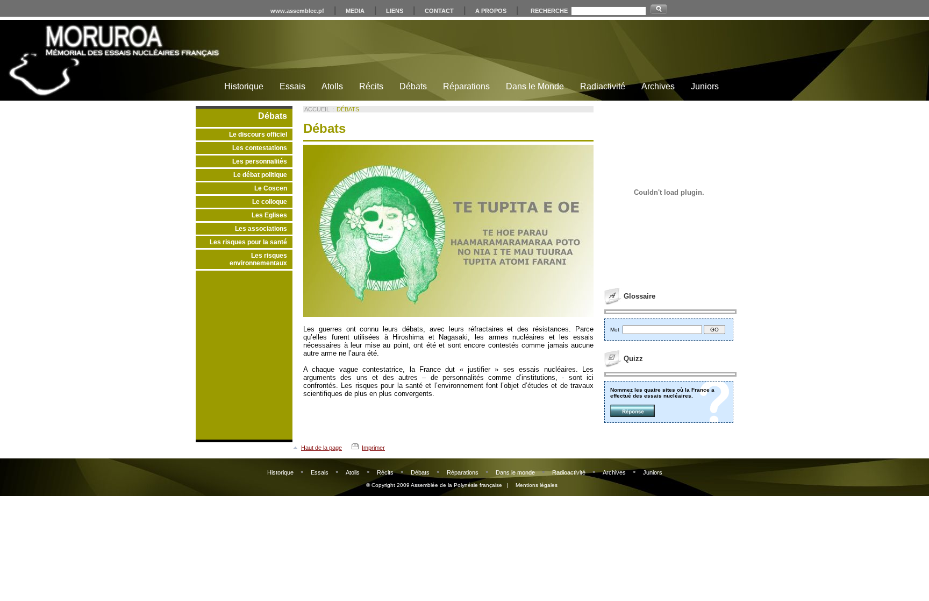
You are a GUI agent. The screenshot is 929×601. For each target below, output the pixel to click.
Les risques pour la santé (248, 242)
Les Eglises (269, 215)
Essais (292, 86)
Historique (243, 86)
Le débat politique (260, 175)
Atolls (332, 86)
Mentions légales (537, 485)
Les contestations (259, 148)
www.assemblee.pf (297, 11)
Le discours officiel (258, 134)
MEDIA (355, 11)
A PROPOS (490, 11)
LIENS (394, 11)
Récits (371, 86)
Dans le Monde (535, 86)
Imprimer (373, 447)
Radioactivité (568, 472)
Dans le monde (515, 472)
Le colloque (269, 202)
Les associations (261, 228)
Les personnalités (259, 161)
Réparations (466, 86)
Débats (413, 86)
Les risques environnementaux (258, 259)
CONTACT (439, 11)
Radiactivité (602, 86)
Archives (658, 86)
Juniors (705, 86)
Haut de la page (321, 447)
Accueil (317, 109)
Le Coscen (270, 188)
